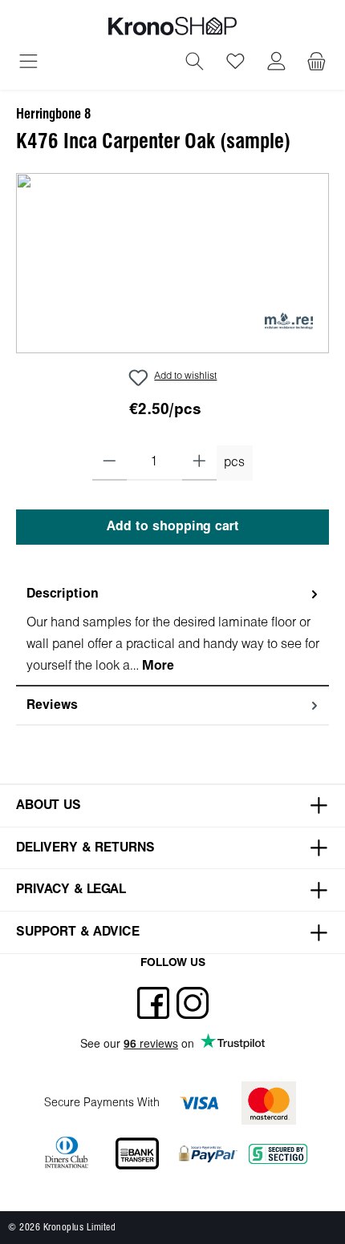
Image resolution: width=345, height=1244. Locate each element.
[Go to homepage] (172, 26)
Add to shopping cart (173, 527)
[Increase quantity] (199, 463)
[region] (172, 263)
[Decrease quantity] (109, 463)
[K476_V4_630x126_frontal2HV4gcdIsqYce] (172, 263)
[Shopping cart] (316, 63)
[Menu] (28, 63)
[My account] (276, 63)
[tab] (172, 630)
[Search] (194, 63)
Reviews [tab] (52, 705)
